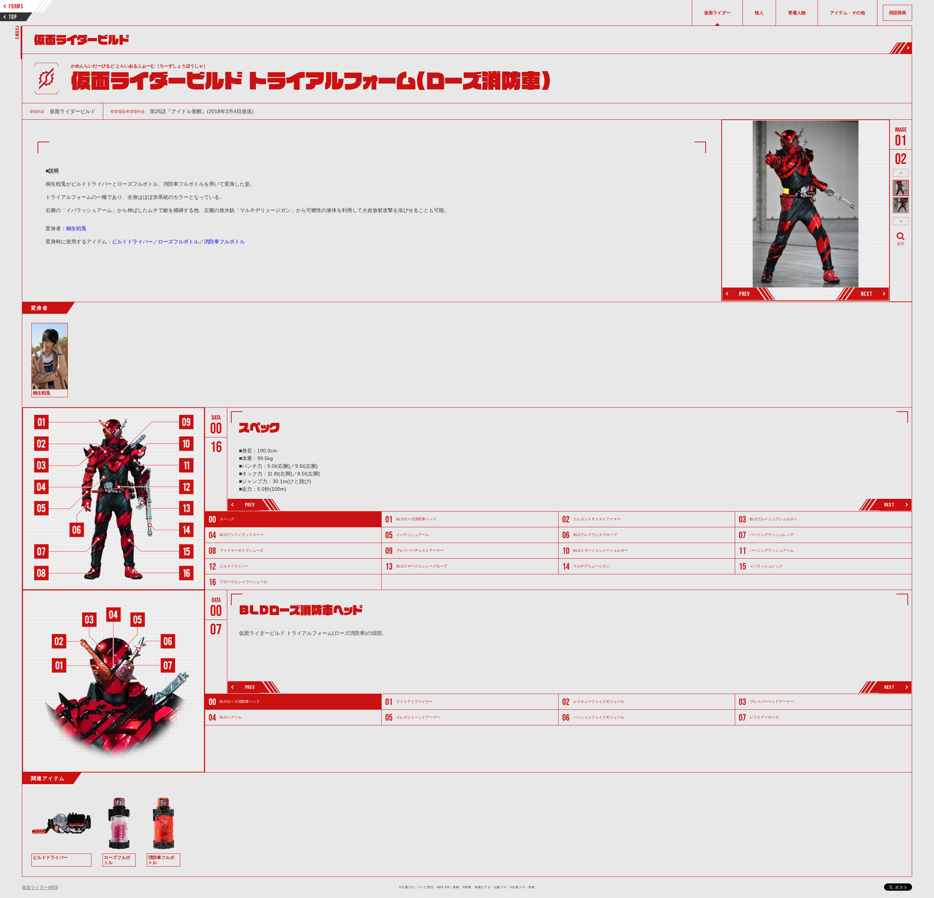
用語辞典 (897, 12)
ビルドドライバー (132, 241)
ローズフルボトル (178, 241)
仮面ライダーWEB (40, 887)
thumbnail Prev (901, 173)
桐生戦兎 (76, 228)
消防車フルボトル (224, 241)
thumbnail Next (901, 221)
